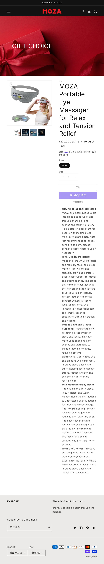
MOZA (94, 557)
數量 (61, 172)
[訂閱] (49, 527)
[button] (8, 11)
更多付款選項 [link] (77, 202)
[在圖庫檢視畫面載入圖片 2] (25, 132)
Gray (64, 165)
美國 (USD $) (16, 553)
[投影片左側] (10, 132)
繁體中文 (36, 553)
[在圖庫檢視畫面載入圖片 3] (33, 132)
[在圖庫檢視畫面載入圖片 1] (17, 132)
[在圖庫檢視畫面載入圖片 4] (41, 132)
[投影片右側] (49, 132)
